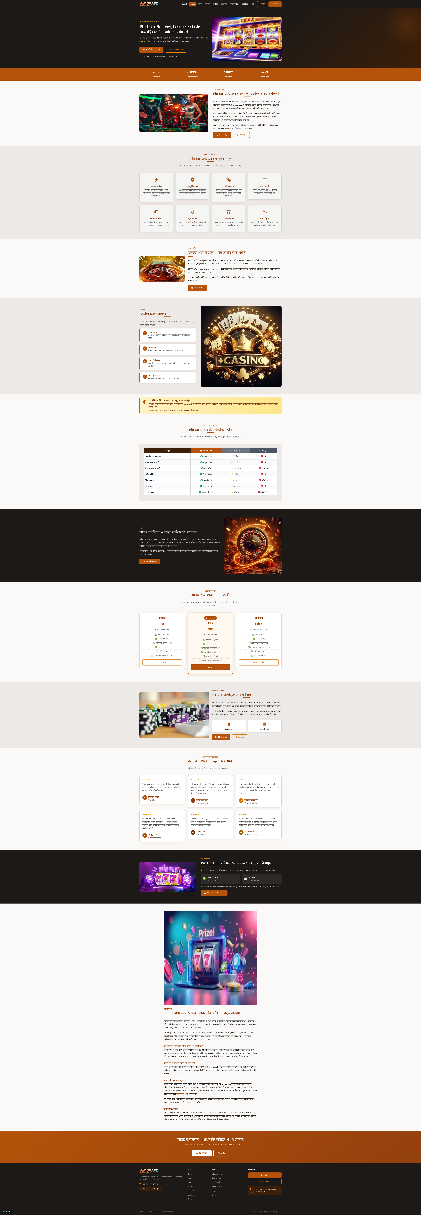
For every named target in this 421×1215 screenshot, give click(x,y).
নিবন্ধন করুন (202, 1211)
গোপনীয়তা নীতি (188, 410)
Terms (254, 1212)
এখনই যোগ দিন (258, 662)
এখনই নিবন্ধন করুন (153, 49)
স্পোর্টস (215, 4)
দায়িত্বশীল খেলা (182, 1094)
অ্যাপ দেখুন (223, 134)
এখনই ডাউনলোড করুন (215, 892)
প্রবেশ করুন (266, 1181)
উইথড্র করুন (239, 737)
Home (193, 4)
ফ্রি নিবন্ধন (203, 1153)
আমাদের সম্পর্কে (217, 1174)
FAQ (213, 1191)
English (184, 4)
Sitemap (215, 1195)
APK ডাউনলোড (177, 49)
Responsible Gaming (270, 1212)
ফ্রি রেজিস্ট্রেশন (241, 134)
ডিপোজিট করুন (221, 737)
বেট (253, 4)
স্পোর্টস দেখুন (198, 287)
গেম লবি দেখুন (151, 561)
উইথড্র (207, 4)
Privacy (260, 1212)
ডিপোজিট (245, 4)
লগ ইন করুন (219, 1211)
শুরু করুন (162, 662)
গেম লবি (224, 4)
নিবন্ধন (275, 4)
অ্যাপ (200, 4)
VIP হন (210, 667)
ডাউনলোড (234, 4)
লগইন (263, 4)
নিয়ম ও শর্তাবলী (217, 1178)
